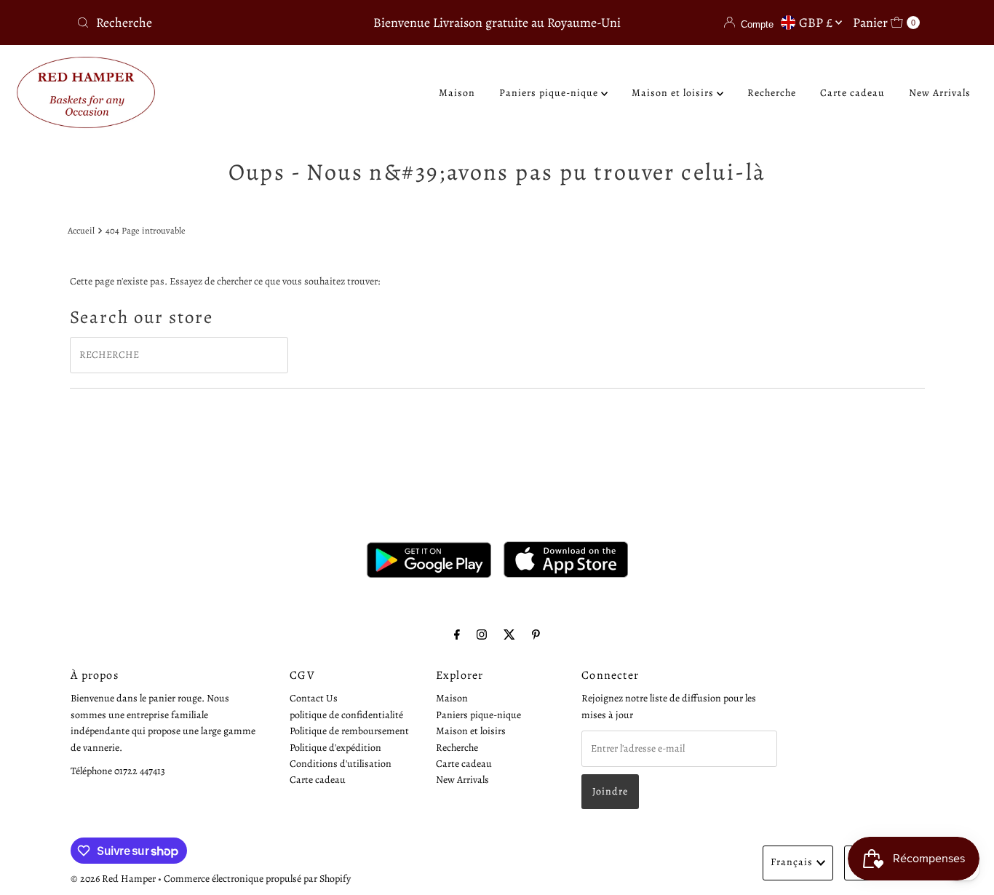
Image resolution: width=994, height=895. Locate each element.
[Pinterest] (536, 634)
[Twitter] (509, 634)
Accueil (81, 230)
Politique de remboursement (349, 731)
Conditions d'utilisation (340, 763)
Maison (457, 93)
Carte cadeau (852, 93)
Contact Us (314, 698)
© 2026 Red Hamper (113, 879)
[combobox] (209, 22)
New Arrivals (940, 93)
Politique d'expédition (335, 747)
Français (792, 862)
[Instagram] (482, 634)
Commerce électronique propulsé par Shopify (257, 879)
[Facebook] (457, 634)
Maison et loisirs (674, 93)
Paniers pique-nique (550, 93)
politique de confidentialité (346, 714)
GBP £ (817, 22)
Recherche (771, 93)
